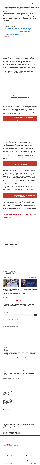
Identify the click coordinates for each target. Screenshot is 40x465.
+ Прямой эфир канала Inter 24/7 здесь (20, 97)
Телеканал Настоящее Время (8, 391)
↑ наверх (27, 210)
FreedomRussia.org (8, 20)
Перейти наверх (33, 463)
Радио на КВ (5, 431)
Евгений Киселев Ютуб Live (8, 403)
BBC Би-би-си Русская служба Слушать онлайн (11, 432)
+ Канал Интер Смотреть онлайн (20, 95)
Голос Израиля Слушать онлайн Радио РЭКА (11, 426)
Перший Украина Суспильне (8, 400)
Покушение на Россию (7, 402)
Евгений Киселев (13, 272)
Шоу (9, 7)
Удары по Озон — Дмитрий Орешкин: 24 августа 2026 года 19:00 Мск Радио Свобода (18, 360)
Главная (5, 7)
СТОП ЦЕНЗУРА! (6, 394)
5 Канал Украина (6, 393)
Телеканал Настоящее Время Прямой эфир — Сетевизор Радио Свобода (15, 428)
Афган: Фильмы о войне (7, 401)
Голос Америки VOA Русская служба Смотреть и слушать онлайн (14, 427)
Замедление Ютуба (6, 395)
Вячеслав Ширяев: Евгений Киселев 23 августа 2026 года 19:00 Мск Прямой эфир (18, 370)
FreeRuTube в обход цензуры (20, 300)
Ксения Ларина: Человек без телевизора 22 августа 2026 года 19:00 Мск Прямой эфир (19, 373)
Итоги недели (13, 7)
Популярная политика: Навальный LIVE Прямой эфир (12, 433)
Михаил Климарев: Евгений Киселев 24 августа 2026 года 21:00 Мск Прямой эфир (18, 357)
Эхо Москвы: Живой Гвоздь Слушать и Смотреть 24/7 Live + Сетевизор (15, 423)
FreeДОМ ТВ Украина (6, 392)
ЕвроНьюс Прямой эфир (7, 399)
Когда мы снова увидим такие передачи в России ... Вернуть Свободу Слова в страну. (26, 30)
